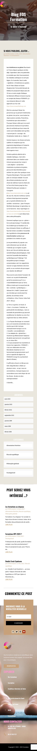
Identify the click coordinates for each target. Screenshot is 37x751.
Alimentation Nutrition (13, 445)
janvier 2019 (8, 421)
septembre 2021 (9, 415)
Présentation (12, 716)
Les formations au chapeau (14, 506)
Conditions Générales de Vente (17, 689)
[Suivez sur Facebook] (13, 631)
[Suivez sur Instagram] (20, 631)
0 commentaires (14, 55)
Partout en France (13, 704)
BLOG (9, 710)
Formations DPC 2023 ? (13, 534)
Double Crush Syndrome (13, 561)
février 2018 (8, 432)
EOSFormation (10, 54)
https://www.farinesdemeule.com (16, 193)
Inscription (11, 683)
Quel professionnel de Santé (16, 698)
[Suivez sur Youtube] (23, 631)
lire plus (8, 524)
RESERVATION (11, 666)
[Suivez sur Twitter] (16, 631)
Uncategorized (10, 473)
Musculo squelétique (12, 454)
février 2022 (8, 410)
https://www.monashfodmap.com (16, 106)
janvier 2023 (8, 404)
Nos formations (12, 677)
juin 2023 (7, 399)
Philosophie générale (12, 463)
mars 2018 (8, 426)
